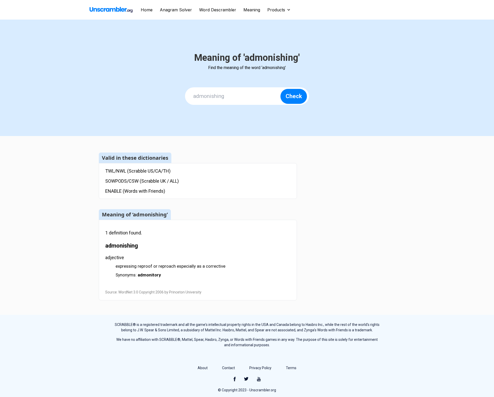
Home (147, 9)
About (203, 368)
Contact (228, 368)
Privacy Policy (260, 368)
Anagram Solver (176, 9)
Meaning (251, 9)
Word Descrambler (217, 9)
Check (294, 96)
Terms (291, 368)
